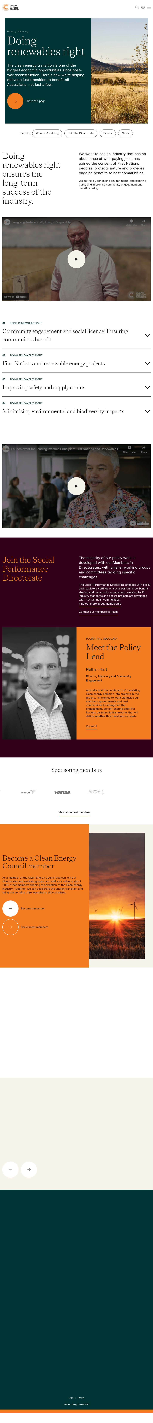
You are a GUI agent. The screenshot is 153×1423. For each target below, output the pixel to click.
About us (7, 1275)
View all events (11, 1074)
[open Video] (76, 259)
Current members (12, 1282)
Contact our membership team (98, 611)
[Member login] (143, 7)
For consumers (60, 1282)
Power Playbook (36, 1271)
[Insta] (67, 1241)
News (125, 133)
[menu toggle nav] (149, 7)
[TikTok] (89, 1241)
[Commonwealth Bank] (107, 791)
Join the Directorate (81, 133)
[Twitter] (77, 1241)
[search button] (137, 7)
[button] (79, 1014)
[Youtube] (83, 1241)
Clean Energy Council (75, 1404)
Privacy (81, 1398)
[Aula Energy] (73, 791)
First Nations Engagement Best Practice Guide (37, 1297)
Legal (71, 1398)
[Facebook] (63, 1241)
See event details (96, 1070)
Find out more (81, 1163)
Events (107, 133)
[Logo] (76, 1226)
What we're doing (47, 133)
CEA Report (33, 1264)
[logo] (10, 7)
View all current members (74, 812)
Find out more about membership (100, 603)
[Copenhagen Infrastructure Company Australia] (140, 791)
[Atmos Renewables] (40, 791)
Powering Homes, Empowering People (37, 1282)
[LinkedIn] (72, 1241)
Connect (91, 726)
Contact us (8, 1268)
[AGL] (6, 792)
